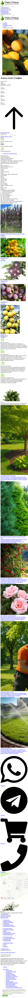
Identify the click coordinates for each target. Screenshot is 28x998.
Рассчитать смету (5, 11)
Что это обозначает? (5, 132)
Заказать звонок (4, 917)
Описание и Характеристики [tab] (10, 153)
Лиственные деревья (8, 925)
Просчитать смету (5, 10)
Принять (5, 995)
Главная (5, 967)
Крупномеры (6, 923)
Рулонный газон (7, 939)
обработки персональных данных (12, 991)
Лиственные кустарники (9, 926)
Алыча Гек (3, 334)
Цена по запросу (4, 335)
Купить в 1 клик (8, 136)
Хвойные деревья (7, 921)
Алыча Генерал (4, 281)
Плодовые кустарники (8, 929)
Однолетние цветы (7, 937)
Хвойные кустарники (8, 922)
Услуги (5, 944)
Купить (2, 136)
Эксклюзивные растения (9, 933)
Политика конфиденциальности (8, 952)
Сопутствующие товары (8, 938)
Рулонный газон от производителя (14, 987)
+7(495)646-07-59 (4, 7)
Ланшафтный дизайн (8, 943)
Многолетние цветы (8, 934)
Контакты (5, 946)
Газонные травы (7, 940)
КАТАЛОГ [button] (5, 969)
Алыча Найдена (4, 302)
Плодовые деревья (7, 928)
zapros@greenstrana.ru (5, 916)
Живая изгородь (7, 932)
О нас (4, 945)
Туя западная (6, 920)
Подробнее (3, 237)
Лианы (4, 931)
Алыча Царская (4, 258)
